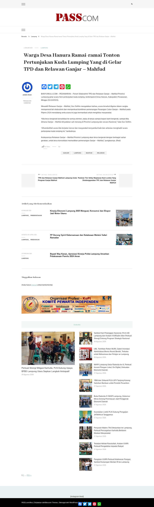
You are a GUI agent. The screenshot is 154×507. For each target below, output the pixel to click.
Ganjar (66, 153)
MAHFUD (89, 153)
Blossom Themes (51, 502)
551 (28, 475)
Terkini (77, 324)
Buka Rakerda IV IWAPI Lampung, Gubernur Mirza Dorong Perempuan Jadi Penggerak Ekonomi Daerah (112, 399)
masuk (34, 285)
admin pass (27, 95)
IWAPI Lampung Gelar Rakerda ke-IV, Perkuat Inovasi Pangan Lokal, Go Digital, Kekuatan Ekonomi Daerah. (112, 367)
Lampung (44, 48)
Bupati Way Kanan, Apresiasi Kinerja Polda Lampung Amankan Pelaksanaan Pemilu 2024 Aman (79, 255)
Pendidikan (35, 239)
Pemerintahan (36, 215)
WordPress (73, 502)
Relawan (101, 153)
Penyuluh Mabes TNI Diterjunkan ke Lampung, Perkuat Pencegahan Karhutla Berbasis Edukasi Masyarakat (113, 430)
